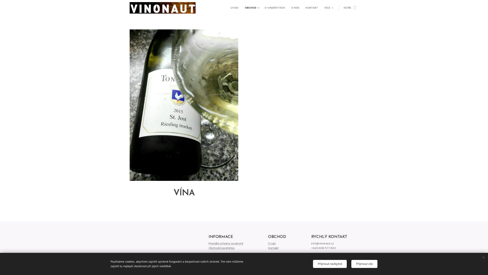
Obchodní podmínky (222, 248)
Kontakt (273, 248)
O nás (272, 243)
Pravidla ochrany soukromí (226, 243)
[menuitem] (236, 8)
